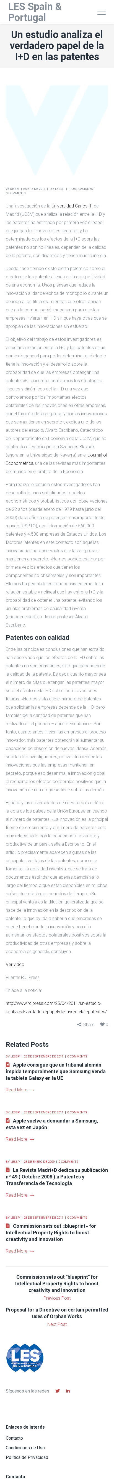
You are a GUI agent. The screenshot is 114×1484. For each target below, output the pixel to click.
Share (89, 1024)
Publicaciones (81, 189)
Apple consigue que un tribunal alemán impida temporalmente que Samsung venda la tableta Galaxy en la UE (56, 1071)
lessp (59, 189)
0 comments (16, 193)
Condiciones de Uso (25, 1447)
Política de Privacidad (27, 1457)
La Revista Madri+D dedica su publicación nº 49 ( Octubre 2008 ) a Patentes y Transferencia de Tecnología (57, 1176)
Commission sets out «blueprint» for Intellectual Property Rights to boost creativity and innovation (51, 1232)
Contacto (14, 1438)
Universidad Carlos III (72, 206)
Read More (16, 1089)
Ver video (15, 964)
